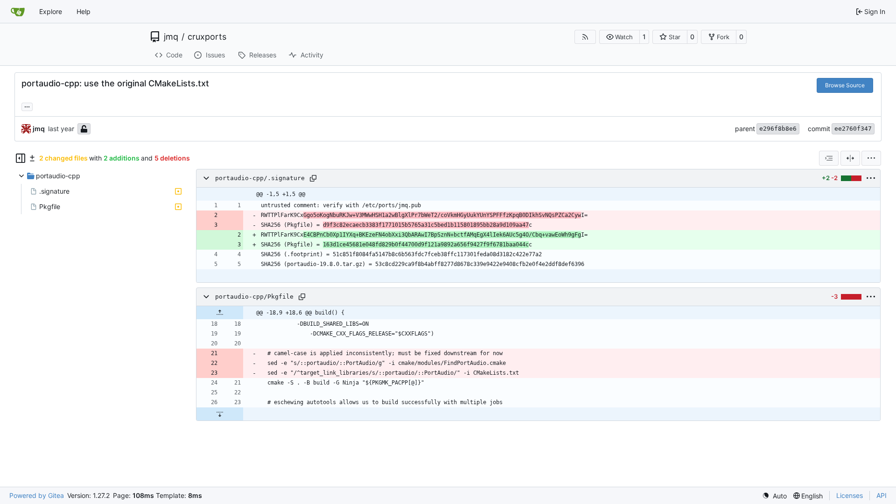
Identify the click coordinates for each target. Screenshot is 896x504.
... (27, 106)
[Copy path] (313, 178)
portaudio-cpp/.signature (260, 178)
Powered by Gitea (36, 495)
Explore (50, 11)
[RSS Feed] (585, 37)
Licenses (849, 495)
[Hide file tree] (20, 158)
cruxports (207, 37)
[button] (619, 37)
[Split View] (850, 158)
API (881, 495)
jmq (171, 37)
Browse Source (845, 85)
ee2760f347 (853, 128)
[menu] (871, 158)
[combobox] (829, 158)
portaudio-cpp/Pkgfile (254, 296)
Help (84, 11)
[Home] (18, 11)
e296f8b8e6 (778, 128)
